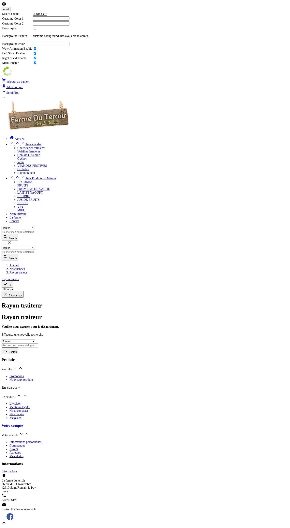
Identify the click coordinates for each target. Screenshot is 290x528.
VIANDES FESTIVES (32, 165)
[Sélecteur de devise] (3, 97)
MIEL (21, 210)
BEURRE (23, 196)
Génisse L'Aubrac (28, 155)
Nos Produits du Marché (32, 178)
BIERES (22, 203)
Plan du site (16, 414)
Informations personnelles (25, 442)
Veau (20, 162)
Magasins (15, 417)
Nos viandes (25, 144)
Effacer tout (12, 294)
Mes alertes (16, 456)
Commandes (17, 445)
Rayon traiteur (26, 172)
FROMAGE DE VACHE (33, 189)
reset (6, 9)
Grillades (23, 169)
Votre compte (12, 425)
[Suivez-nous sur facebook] (7, 519)
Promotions (16, 376)
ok (7, 284)
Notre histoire (17, 214)
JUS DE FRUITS (28, 199)
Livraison (15, 403)
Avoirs (13, 449)
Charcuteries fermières (31, 148)
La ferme (15, 217)
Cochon (22, 158)
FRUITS (22, 185)
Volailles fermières (28, 151)
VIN (20, 206)
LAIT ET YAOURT (30, 192)
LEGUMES (25, 182)
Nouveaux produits (21, 379)
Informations (9, 471)
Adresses (15, 452)
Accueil (16, 138)
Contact (14, 221)
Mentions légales (19, 407)
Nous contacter (18, 410)
